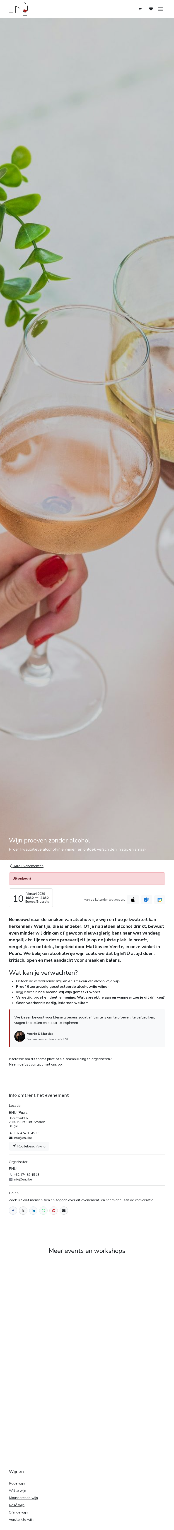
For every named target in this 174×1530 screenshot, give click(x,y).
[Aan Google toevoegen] (159, 899)
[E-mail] (64, 1210)
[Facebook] (13, 1210)
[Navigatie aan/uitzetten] (160, 9)
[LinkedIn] (33, 1210)
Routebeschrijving (31, 1146)
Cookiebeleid (18, 1509)
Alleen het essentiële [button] (121, 1522)
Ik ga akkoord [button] (152, 1522)
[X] (23, 1210)
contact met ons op (46, 1064)
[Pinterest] (53, 1210)
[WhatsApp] (43, 1210)
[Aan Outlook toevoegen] (146, 899)
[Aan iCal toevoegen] (133, 899)
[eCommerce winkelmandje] (140, 9)
